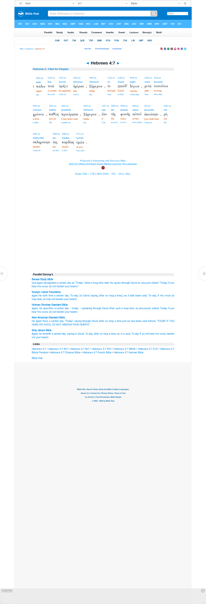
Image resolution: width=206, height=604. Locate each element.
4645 (35, 134)
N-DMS (120, 94)
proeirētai (66, 109)
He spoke (115, 282)
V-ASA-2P (148, 123)
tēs (112, 109)
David (134, 282)
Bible (21, 49)
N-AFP (64, 151)
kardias (66, 138)
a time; (112, 333)
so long (109, 295)
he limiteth (45, 333)
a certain (61, 282)
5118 (156, 78)
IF (167, 321)
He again (37, 321)
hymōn (80, 138)
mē (165, 109)
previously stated (149, 308)
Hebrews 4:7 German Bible (129, 352)
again (35, 295)
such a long (121, 308)
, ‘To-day (73, 295)
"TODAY (161, 321)
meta (147, 81)
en (109, 81)
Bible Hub (37, 358)
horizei (62, 81)
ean (104, 109)
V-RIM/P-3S (65, 123)
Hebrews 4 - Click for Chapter (51, 69)
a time (118, 295)
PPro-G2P (80, 151)
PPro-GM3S (137, 122)
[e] (42, 78)
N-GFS (123, 122)
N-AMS (35, 123)
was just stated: (150, 282)
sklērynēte (38, 138)
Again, (35, 333)
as (139, 282)
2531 (51, 106)
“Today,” (79, 282)
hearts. (45, 337)
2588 (64, 134)
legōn (133, 81)
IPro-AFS (51, 94)
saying (94, 295)
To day (135, 333)
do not (52, 286)
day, (62, 321)
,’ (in (80, 295)
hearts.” (74, 286)
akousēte (149, 109)
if (169, 282)
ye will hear (148, 333)
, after (101, 295)
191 (146, 106)
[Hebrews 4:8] (202, 281)
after (112, 308)
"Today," (69, 321)
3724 (61, 78)
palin (38, 82)
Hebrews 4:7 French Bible (97, 352)
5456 (122, 106)
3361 (166, 106)
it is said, (126, 333)
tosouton (158, 81)
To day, (89, 333)
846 (134, 106)
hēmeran (78, 81)
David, (81, 333)
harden (60, 286)
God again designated (44, 282)
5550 (35, 106)
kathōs (52, 109)
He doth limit (45, 295)
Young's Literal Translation (46, 292)
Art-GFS (114, 122)
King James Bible (42, 330)
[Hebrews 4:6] (4, 281)
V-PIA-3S (62, 94)
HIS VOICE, (45, 324)
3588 (113, 106)
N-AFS (76, 95)
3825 (38, 78)
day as (71, 282)
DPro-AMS (158, 94)
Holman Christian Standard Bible (50, 304)
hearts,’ (73, 299)
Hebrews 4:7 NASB (125, 348)
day (66, 295)
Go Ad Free (7, 591)
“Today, (163, 282)
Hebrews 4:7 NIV (58, 348)
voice (167, 295)
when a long (91, 282)
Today (163, 308)
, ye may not (48, 299)
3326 (147, 78)
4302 (63, 106)
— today (74, 308)
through (126, 282)
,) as (124, 295)
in (76, 333)
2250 (75, 78)
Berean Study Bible (42, 279)
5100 (50, 78)
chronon (37, 109)
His (39, 286)
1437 (104, 106)
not (33, 337)
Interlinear (29, 49)
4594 (91, 78)
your (67, 286)
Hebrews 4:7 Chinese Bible (65, 352)
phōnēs (124, 109)
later (106, 282)
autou (135, 109)
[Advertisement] (103, 243)
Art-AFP (56, 151)
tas (54, 138)
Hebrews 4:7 (39, 348)
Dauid (121, 81)
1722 (110, 78)
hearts (73, 311)
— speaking (85, 308)
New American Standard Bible (48, 317)
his (157, 333)
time (100, 282)
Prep (109, 94)
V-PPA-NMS (134, 95)
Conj (103, 122)
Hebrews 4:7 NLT (79, 348)
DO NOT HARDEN (62, 324)
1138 (120, 78)
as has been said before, (141, 321)
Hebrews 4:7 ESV (102, 348)
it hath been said (137, 295)
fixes (45, 321)
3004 (132, 78)
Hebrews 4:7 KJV (148, 348)
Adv (37, 95)
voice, (45, 286)
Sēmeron (94, 81)
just (124, 321)
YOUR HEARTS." (81, 324)
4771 (78, 134)
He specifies (46, 308)
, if (157, 295)
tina (49, 81)
